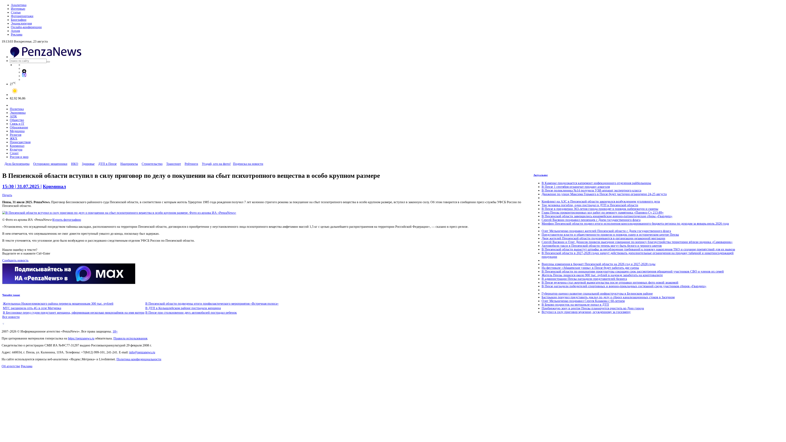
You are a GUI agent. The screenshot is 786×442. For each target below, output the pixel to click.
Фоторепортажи (22, 16)
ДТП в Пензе (107, 164)
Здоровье (88, 164)
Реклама (16, 34)
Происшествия (20, 142)
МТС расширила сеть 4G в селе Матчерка (32, 308)
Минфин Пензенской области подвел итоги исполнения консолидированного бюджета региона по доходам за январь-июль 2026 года (635, 223)
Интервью (18, 8)
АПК (13, 116)
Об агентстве (11, 366)
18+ (115, 331)
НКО (74, 164)
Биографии (18, 19)
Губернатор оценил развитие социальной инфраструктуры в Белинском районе (597, 293)
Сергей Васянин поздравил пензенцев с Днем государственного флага (591, 220)
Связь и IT (17, 123)
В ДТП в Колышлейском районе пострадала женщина (183, 308)
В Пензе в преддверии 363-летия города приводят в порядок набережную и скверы (600, 209)
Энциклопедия (21, 23)
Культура (16, 149)
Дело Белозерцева (17, 164)
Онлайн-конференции (26, 27)
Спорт (14, 153)
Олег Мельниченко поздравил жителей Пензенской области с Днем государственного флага (606, 231)
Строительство (152, 164)
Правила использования (130, 338)
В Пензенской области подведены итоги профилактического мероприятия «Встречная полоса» (212, 303)
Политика (17, 109)
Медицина (17, 131)
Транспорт (173, 164)
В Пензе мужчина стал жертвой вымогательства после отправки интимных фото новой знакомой (610, 282)
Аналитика (18, 5)
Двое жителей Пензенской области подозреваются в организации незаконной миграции (603, 238)
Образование (19, 127)
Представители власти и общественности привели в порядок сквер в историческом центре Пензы (610, 234)
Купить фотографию (66, 219)
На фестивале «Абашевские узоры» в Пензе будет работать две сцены (590, 267)
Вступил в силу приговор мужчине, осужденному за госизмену (586, 312)
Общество (17, 120)
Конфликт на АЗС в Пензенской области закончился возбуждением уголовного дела (601, 201)
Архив (15, 31)
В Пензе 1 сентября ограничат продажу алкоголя (576, 186)
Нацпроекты (129, 164)
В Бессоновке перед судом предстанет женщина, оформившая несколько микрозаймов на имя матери (74, 312)
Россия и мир (19, 157)
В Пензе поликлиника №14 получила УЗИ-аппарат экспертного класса (591, 190)
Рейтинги (191, 164)
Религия (15, 134)
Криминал (17, 146)
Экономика (18, 112)
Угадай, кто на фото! (216, 164)
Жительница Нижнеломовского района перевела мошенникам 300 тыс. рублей (58, 303)
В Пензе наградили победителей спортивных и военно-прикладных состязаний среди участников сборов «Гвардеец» (624, 286)
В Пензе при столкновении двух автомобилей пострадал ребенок (191, 312)
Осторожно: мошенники (50, 164)
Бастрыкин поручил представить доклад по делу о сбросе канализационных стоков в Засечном (608, 297)
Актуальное (540, 175)
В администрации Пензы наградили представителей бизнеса (584, 279)
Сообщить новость (15, 260)
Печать (7, 195)
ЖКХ (13, 138)
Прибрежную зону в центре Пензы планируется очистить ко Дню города (593, 308)
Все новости (11, 317)
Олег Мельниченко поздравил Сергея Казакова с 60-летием (583, 301)
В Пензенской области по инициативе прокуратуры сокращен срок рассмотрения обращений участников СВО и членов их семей (633, 271)
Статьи (16, 12)
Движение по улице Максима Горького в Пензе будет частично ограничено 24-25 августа (604, 194)
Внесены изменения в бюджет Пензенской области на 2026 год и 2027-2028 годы (598, 264)
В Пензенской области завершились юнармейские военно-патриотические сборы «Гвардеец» (607, 216)
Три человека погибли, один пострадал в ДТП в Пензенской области (590, 205)
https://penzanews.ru (81, 338)
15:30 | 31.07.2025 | (22, 186)
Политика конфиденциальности (138, 359)
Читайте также (11, 295)
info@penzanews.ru (142, 352)
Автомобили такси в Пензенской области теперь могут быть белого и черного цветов (602, 245)
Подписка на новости (248, 164)
